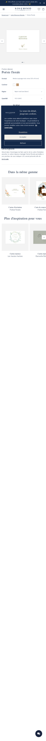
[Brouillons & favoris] (39, 9)
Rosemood (5, 15)
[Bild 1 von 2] (22, 62)
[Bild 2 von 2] (23, 62)
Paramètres (23, 132)
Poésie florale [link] (31, 15)
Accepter (23, 137)
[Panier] (43, 9)
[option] (14, 84)
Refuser (23, 143)
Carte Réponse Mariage (18, 15)
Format (4, 79)
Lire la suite (5, 159)
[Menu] (4, 9)
